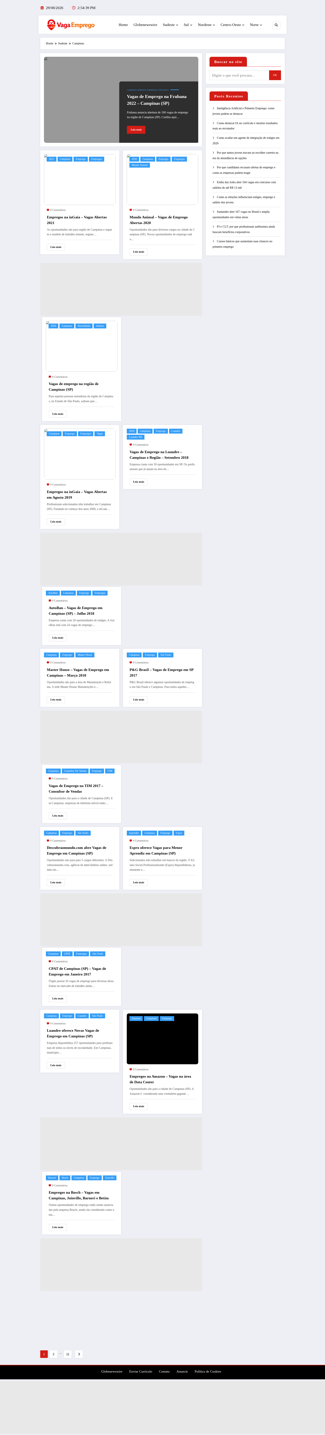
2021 (51, 159)
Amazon (136, 1018)
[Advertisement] (121, 289)
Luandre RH (135, 437)
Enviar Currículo (140, 1371)
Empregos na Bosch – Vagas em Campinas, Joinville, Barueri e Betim (79, 1195)
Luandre (175, 431)
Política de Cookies (208, 1371)
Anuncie (182, 1371)
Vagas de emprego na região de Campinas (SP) (74, 386)
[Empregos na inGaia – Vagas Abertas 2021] (79, 179)
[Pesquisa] (276, 25)
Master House (85, 654)
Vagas (100, 433)
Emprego (142, 90)
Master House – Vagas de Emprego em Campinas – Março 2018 (78, 672)
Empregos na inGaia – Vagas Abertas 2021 (77, 220)
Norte (254, 25)
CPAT (67, 953)
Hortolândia (84, 325)
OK (275, 75)
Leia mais (136, 129)
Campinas (132, 90)
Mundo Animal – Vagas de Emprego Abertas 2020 (159, 220)
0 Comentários (58, 210)
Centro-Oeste (231, 25)
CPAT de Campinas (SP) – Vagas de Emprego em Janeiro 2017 (77, 971)
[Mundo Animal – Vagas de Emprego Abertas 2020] (162, 179)
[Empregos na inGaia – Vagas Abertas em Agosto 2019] (79, 453)
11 (67, 1354)
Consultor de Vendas (75, 771)
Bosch (65, 1177)
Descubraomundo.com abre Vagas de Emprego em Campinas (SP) (76, 850)
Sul (186, 25)
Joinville (109, 1177)
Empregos (152, 90)
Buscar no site (228, 62)
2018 (131, 431)
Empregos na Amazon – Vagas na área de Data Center (160, 1079)
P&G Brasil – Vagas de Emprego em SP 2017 (161, 672)
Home (123, 25)
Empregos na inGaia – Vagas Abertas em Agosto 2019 (77, 494)
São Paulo (163, 90)
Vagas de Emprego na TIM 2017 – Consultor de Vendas (76, 788)
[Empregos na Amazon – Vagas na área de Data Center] (162, 1038)
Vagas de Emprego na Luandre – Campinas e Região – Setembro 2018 (159, 455)
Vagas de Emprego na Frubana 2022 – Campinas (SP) (157, 100)
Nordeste (205, 25)
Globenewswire (145, 25)
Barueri (52, 1177)
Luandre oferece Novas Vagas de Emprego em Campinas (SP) (73, 1033)
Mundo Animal (140, 165)
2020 (134, 159)
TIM (109, 771)
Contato (164, 1371)
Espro (179, 833)
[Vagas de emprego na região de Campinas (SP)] (81, 345)
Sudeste (169, 25)
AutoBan (53, 593)
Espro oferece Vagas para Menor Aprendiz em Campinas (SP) (156, 850)
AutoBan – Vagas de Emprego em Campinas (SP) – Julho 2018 (76, 610)
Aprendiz (134, 833)
